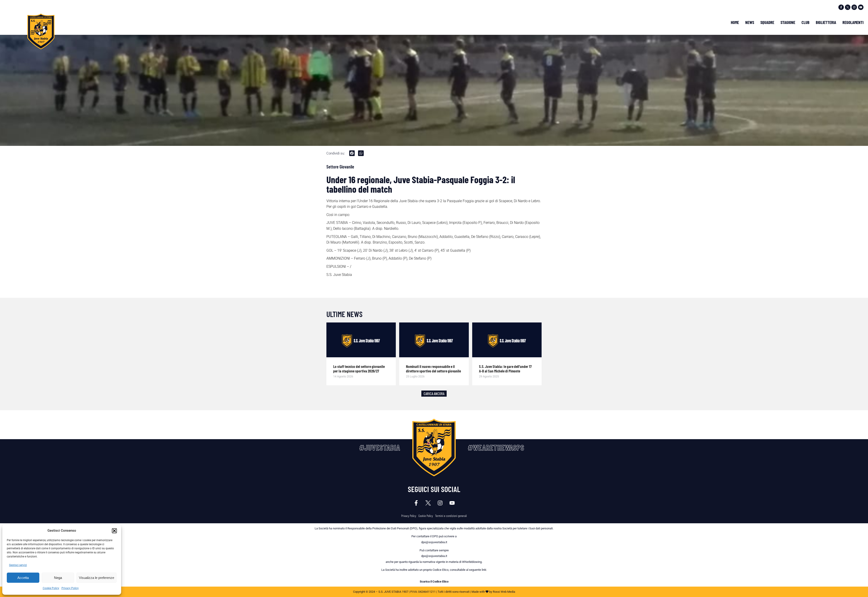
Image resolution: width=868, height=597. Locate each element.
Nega (58, 578)
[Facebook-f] (841, 7)
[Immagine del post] (361, 339)
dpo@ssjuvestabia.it (434, 542)
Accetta (23, 578)
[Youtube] (860, 7)
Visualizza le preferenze (96, 578)
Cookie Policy (51, 588)
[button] (114, 530)
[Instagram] (854, 7)
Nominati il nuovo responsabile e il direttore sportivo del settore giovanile (433, 368)
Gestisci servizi (18, 565)
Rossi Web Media (504, 591)
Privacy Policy (70, 588)
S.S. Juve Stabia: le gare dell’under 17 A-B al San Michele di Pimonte (505, 368)
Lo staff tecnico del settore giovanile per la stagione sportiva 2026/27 (359, 368)
